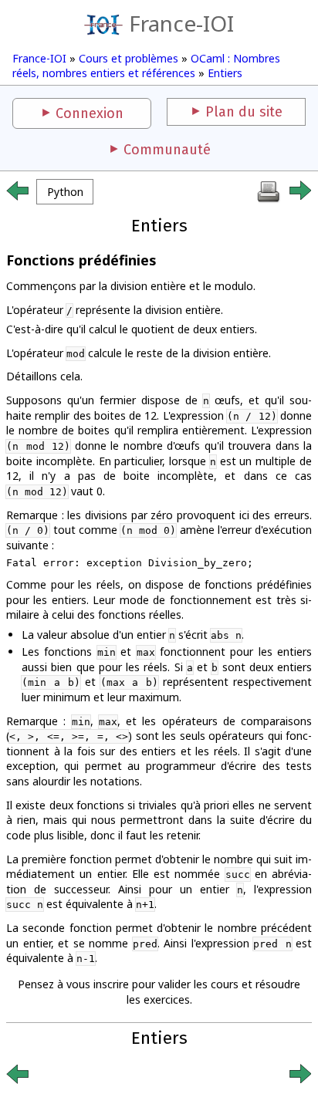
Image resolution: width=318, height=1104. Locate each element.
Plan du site (243, 111)
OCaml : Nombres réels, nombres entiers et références (146, 65)
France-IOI (181, 23)
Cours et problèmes (128, 58)
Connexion (89, 113)
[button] (64, 191)
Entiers (225, 73)
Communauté (167, 149)
